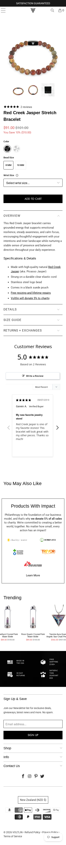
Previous (8, 425)
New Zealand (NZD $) (33, 800)
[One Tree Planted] (48, 540)
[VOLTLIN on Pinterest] (36, 776)
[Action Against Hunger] (18, 552)
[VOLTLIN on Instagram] (29, 776)
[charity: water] (18, 540)
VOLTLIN (17, 832)
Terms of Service (12, 836)
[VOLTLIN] (33, 10)
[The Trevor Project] (48, 552)
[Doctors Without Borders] (33, 564)
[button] (18, 90)
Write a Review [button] (34, 376)
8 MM (8, 165)
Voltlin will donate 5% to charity (30, 298)
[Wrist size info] (17, 175)
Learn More (33, 575)
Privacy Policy (50, 832)
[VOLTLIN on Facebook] (23, 776)
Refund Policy (32, 832)
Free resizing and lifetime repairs (31, 293)
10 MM (20, 165)
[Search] (52, 10)
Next (57, 425)
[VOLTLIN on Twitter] (42, 776)
